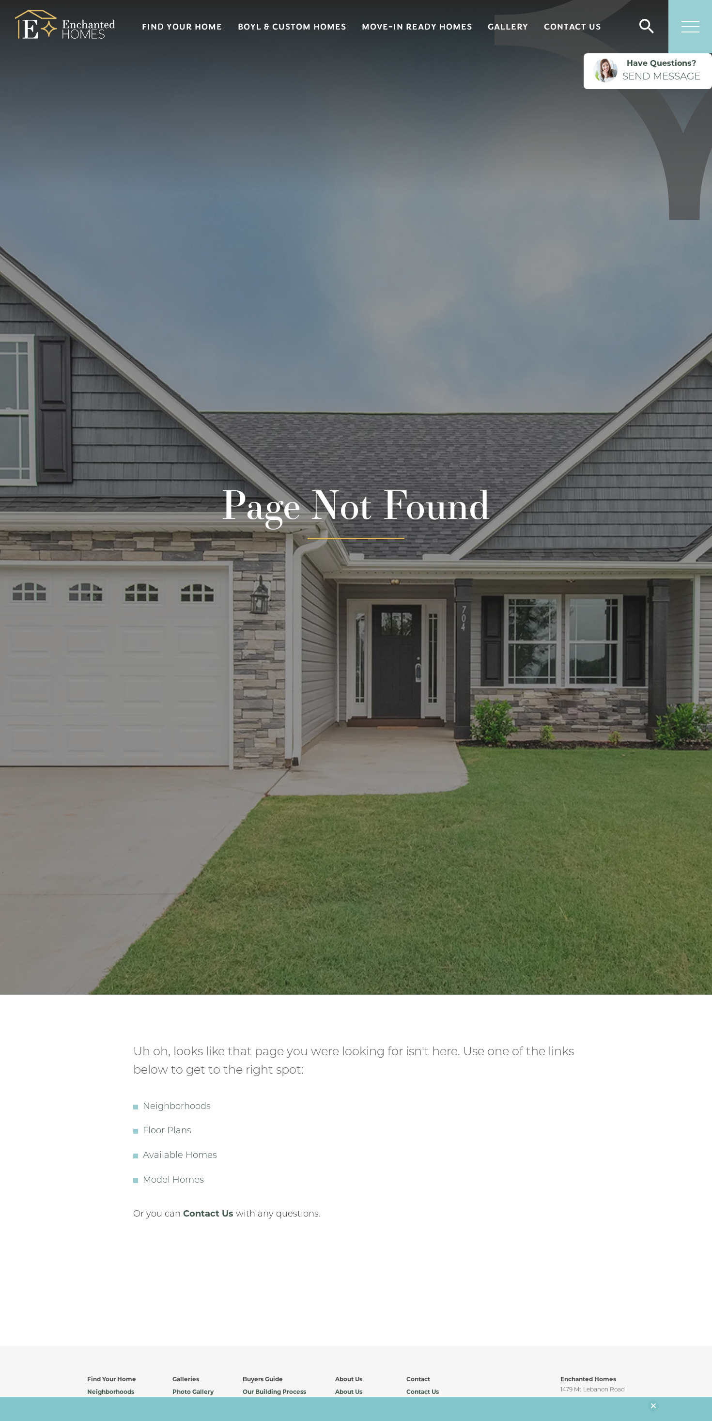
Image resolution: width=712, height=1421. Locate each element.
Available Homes (180, 1156)
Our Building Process (274, 1392)
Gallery (508, 26)
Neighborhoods (177, 1107)
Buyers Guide (263, 1380)
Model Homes (173, 1180)
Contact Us (572, 26)
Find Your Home (182, 26)
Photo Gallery (193, 1392)
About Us (348, 1380)
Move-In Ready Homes (417, 26)
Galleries (185, 1380)
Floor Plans (167, 1131)
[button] (646, 27)
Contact (418, 1380)
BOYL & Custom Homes (292, 26)
